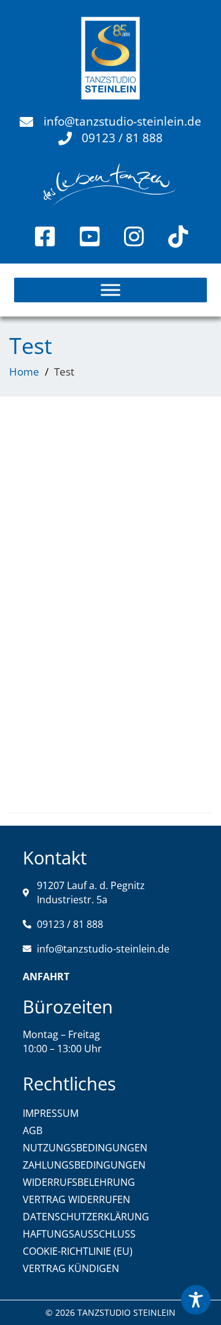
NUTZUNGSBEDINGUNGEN (85, 1147)
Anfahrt (46, 976)
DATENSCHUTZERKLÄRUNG (86, 1216)
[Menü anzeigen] (110, 290)
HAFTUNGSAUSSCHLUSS (79, 1234)
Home (24, 371)
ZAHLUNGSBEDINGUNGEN (84, 1165)
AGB (32, 1130)
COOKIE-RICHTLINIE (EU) (78, 1251)
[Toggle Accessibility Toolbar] (196, 1300)
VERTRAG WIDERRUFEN (76, 1199)
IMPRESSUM (51, 1113)
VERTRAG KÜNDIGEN (71, 1268)
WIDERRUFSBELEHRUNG (79, 1182)
